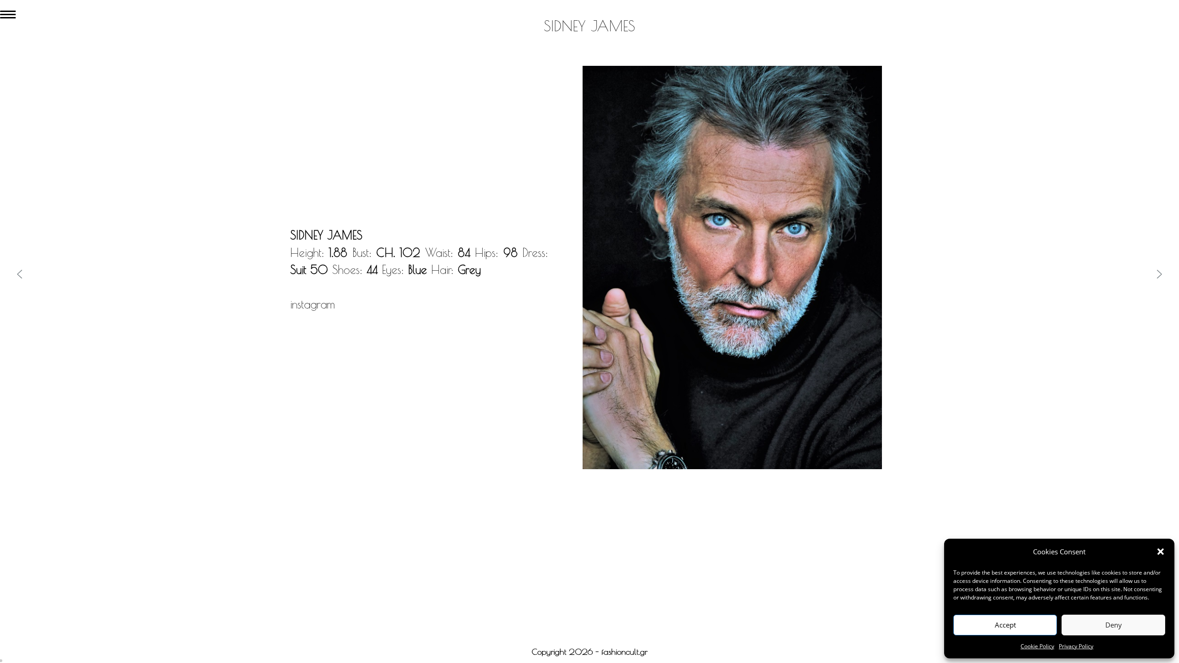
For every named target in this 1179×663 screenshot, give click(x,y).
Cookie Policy (1037, 646)
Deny (1113, 624)
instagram (312, 304)
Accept (1005, 624)
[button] (1160, 551)
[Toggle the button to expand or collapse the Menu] (8, 12)
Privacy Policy (1076, 646)
